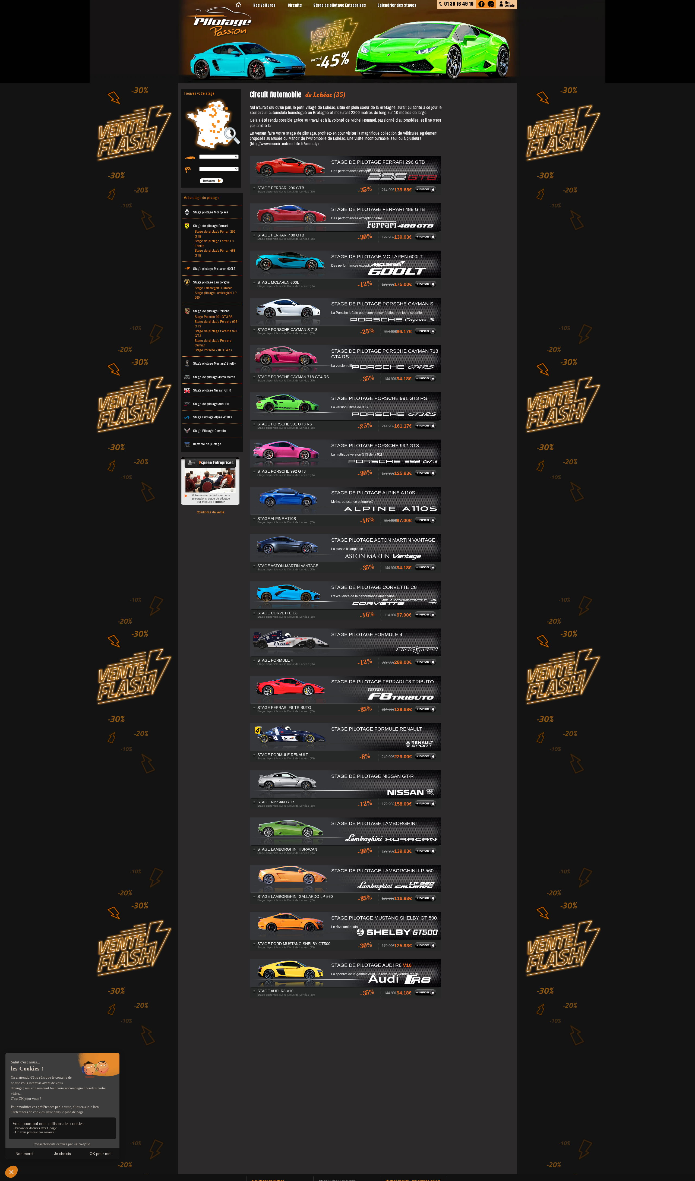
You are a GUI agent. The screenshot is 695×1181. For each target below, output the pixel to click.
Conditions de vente (210, 512)
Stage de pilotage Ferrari (210, 226)
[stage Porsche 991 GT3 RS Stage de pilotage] (426, 428)
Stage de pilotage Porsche (211, 311)
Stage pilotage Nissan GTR (212, 390)
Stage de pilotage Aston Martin (214, 377)
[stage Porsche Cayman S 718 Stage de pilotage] (426, 333)
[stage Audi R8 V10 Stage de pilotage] (426, 995)
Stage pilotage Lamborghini (211, 282)
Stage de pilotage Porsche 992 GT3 (216, 324)
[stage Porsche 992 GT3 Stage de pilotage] (426, 475)
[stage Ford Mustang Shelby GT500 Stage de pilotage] (426, 947)
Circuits (295, 5)
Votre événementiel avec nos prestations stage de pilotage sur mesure (211, 498)
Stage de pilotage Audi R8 (211, 404)
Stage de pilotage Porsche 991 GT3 (216, 333)
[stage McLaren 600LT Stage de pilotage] (426, 286)
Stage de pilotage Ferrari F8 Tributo (214, 243)
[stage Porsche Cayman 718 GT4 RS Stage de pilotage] (426, 380)
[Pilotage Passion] (238, 5)
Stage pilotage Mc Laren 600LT (214, 269)
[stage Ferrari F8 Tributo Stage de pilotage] (426, 711)
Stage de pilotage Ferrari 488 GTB (215, 252)
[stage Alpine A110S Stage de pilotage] (426, 522)
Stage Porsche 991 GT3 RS (214, 317)
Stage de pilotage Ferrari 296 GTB (215, 233)
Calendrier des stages (396, 5)
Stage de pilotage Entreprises (339, 5)
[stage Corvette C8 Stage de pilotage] (426, 617)
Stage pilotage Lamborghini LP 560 (215, 295)
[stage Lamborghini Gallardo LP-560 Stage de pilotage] (426, 900)
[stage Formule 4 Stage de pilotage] (426, 664)
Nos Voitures (264, 5)
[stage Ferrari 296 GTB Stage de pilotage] (426, 191)
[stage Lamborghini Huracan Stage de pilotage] (426, 853)
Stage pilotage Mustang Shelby (214, 363)
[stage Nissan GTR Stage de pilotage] (426, 806)
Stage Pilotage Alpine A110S (212, 417)
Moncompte (509, 3)
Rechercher (209, 180)
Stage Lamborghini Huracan (213, 288)
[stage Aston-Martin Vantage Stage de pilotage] (426, 569)
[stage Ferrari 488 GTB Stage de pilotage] (426, 239)
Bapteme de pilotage (207, 444)
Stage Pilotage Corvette (209, 431)
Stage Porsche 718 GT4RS (213, 350)
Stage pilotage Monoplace (210, 212)
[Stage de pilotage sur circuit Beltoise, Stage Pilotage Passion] (219, 22)
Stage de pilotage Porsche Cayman (213, 343)
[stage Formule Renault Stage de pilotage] (426, 758)
